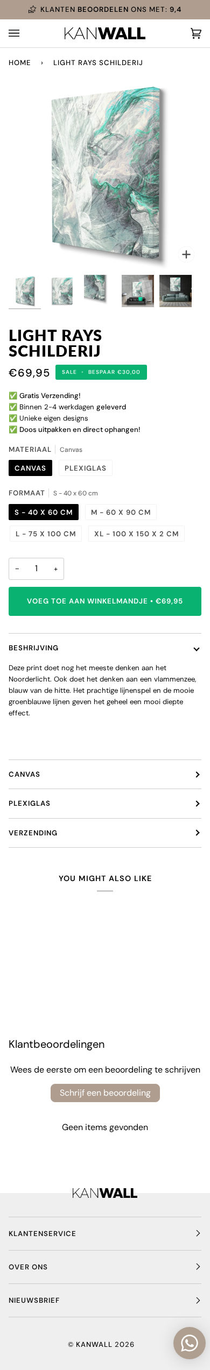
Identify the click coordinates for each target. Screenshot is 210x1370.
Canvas (24, 774)
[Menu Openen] (25, 33)
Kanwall (94, 1344)
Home (20, 62)
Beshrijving (34, 647)
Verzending (33, 832)
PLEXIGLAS (30, 803)
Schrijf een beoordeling (105, 1092)
